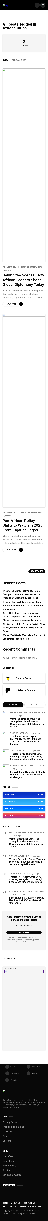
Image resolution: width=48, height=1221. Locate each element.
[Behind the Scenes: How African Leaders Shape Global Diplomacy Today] (24, 165)
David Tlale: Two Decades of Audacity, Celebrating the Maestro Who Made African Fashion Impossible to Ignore (22, 616)
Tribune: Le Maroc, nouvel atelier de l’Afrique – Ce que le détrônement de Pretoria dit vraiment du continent (21, 594)
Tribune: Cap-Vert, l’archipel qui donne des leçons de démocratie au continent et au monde (23, 605)
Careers (7, 1141)
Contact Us (29, 1203)
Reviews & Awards (12, 1175)
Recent (35, 704)
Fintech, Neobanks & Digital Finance (27, 712)
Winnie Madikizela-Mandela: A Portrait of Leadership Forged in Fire (24, 637)
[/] (37, 5)
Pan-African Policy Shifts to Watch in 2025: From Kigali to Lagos (23, 525)
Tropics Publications (13, 1127)
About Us (15, 1203)
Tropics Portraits (19, 733)
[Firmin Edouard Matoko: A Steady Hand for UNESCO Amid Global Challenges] (6, 767)
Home (5, 60)
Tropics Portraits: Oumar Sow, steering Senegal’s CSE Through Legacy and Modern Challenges (26, 756)
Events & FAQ (9, 1165)
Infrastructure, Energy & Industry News (22, 267)
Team (6, 1136)
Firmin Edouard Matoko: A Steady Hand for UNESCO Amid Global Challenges (27, 774)
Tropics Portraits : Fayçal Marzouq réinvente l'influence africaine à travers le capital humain (25, 740)
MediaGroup (9, 1156)
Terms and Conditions (30, 1206)
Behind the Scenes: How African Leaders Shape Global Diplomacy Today (23, 280)
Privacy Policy (22, 942)
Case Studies (9, 1161)
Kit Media (7, 1131)
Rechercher (37, 571)
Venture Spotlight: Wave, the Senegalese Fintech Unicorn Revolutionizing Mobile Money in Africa (27, 722)
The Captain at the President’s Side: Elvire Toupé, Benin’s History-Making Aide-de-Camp (24, 628)
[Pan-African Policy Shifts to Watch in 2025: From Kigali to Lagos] (24, 410)
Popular (13, 704)
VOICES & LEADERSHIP (19, 856)
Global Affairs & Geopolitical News (27, 765)
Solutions (7, 1170)
